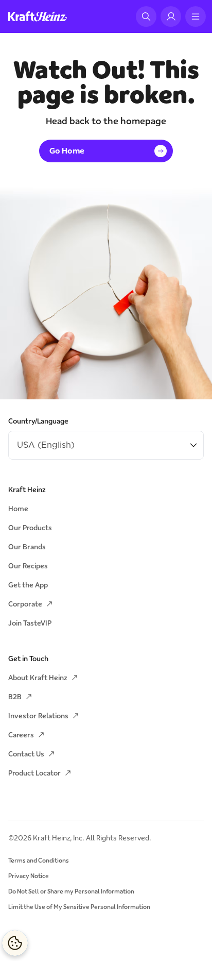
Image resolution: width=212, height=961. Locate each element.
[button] (146, 16)
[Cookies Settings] (15, 943)
